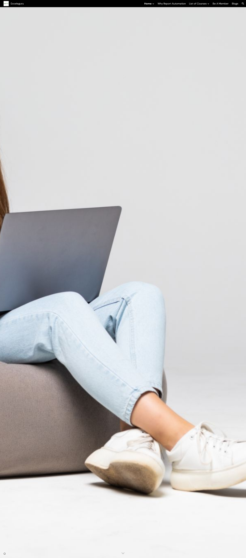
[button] (243, 4)
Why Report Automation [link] (172, 3)
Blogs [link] (235, 3)
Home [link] (148, 3)
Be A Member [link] (221, 3)
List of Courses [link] (198, 3)
